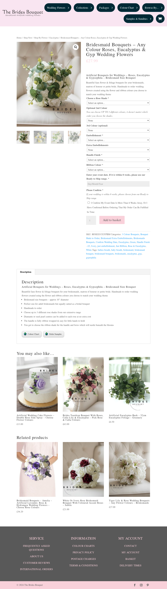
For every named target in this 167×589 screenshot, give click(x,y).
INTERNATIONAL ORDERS (36, 569)
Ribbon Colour (94, 165)
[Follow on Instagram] (141, 585)
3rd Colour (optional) (97, 125)
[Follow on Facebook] (134, 585)
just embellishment (106, 245)
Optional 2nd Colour (96, 108)
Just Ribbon (121, 245)
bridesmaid (128, 249)
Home (19, 37)
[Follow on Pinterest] (147, 585)
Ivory (93, 245)
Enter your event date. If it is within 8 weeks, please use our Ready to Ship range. (115, 176)
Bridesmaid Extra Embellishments (116, 238)
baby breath (116, 249)
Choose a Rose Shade (97, 98)
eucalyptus (132, 253)
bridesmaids (120, 253)
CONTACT (130, 545)
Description (25, 272)
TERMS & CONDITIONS (83, 565)
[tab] (25, 272)
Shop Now (28, 37)
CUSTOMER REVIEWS (36, 562)
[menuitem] (57, 7)
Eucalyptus (54, 37)
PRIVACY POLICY (83, 552)
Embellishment (94, 135)
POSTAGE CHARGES (83, 558)
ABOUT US (36, 556)
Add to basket (112, 220)
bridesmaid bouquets (104, 253)
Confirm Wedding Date (106, 242)
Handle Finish (94, 155)
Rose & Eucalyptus (137, 245)
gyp (140, 253)
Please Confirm (94, 190)
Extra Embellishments (97, 145)
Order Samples (55, 334)
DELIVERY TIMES (130, 565)
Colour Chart (33, 334)
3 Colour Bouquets (130, 234)
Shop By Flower (40, 37)
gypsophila (91, 257)
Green (133, 242)
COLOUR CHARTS (83, 545)
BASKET (130, 558)
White (89, 249)
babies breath (104, 249)
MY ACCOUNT (130, 552)
